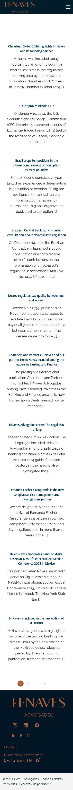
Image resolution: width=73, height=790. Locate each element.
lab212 (46, 784)
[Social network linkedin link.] (26, 725)
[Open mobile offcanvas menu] (68, 6)
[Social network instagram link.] (15, 725)
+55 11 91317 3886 (19, 760)
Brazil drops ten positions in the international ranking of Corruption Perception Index (36, 165)
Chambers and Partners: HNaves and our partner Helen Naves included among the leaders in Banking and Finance (36, 359)
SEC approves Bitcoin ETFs (36, 106)
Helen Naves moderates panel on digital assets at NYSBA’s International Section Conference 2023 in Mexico (36, 558)
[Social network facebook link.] (37, 725)
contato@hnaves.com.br (25, 755)
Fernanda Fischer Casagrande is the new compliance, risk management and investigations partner (37, 494)
